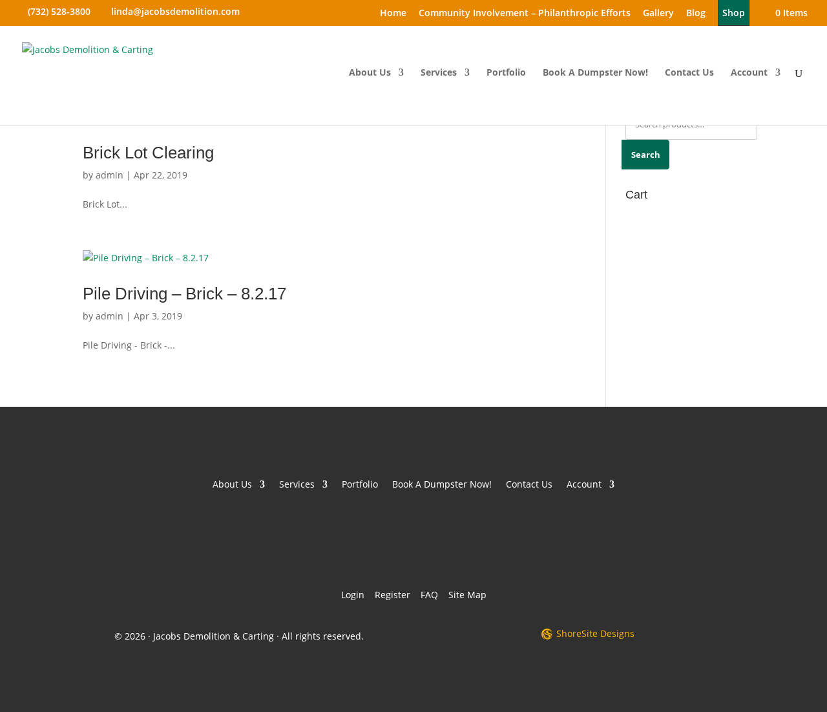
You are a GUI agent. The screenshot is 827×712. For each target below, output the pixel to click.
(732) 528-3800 (59, 11)
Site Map (467, 594)
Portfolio (506, 73)
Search (645, 154)
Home (393, 13)
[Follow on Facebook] (389, 542)
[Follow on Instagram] (438, 542)
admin (109, 175)
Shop (733, 12)
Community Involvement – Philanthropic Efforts (525, 13)
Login (352, 594)
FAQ (429, 594)
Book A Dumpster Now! (595, 73)
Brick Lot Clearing (148, 152)
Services (439, 73)
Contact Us (689, 73)
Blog (696, 13)
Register (392, 594)
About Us (370, 73)
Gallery (658, 13)
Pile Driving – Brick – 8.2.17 (184, 293)
